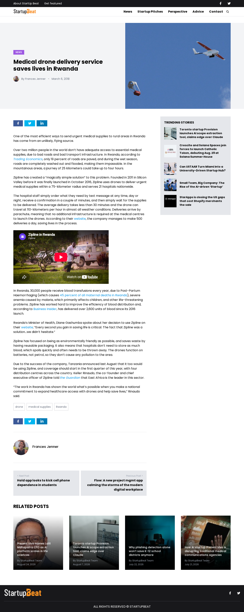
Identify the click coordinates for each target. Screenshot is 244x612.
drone (19, 407)
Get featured (53, 3)
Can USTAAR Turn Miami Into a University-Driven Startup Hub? (203, 168)
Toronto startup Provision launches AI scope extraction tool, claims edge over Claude (202, 133)
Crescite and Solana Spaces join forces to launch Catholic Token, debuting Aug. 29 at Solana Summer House (203, 151)
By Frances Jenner (33, 79)
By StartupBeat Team (29, 560)
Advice (198, 11)
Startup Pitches (150, 11)
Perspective (177, 11)
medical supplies (39, 407)
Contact (216, 11)
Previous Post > (134, 475)
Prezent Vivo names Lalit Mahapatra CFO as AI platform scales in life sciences (34, 549)
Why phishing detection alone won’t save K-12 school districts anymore (149, 551)
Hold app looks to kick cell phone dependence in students (43, 482)
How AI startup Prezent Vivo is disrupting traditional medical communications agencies (205, 551)
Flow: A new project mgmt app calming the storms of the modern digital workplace (115, 485)
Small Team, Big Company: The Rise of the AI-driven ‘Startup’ (202, 185)
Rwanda (61, 407)
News (128, 11)
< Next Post (23, 475)
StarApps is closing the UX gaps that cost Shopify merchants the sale (202, 201)
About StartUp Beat (26, 3)
